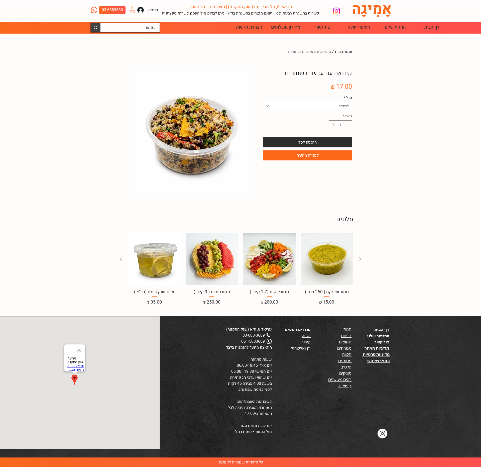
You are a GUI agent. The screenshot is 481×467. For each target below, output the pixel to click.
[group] (240, 269)
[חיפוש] (95, 27)
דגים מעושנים (339, 380)
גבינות (346, 336)
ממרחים (344, 348)
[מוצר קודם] (360, 259)
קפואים (344, 386)
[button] (132, 10)
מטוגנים (344, 361)
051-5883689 (253, 341)
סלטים (345, 367)
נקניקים (345, 373)
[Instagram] (336, 11)
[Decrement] (348, 125)
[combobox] (307, 106)
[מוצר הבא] (121, 259)
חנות (347, 329)
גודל (348, 98)
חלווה (346, 354)
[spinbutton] (340, 125)
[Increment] (333, 125)
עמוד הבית (343, 52)
